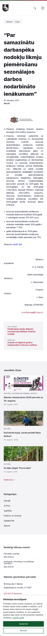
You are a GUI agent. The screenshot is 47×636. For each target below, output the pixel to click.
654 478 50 (9, 567)
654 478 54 (9, 557)
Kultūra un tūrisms (20, 393)
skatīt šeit (17, 244)
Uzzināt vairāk (18, 618)
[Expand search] (34, 8)
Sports (34, 393)
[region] (23, 615)
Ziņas (17, 22)
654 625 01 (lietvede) (13, 593)
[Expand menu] (42, 8)
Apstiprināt (23, 624)
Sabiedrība (9, 520)
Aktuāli (7, 103)
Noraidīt (23, 631)
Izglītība (8, 510)
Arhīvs (7, 505)
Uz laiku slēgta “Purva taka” (17, 468)
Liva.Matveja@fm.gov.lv (32, 312)
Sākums (9, 22)
